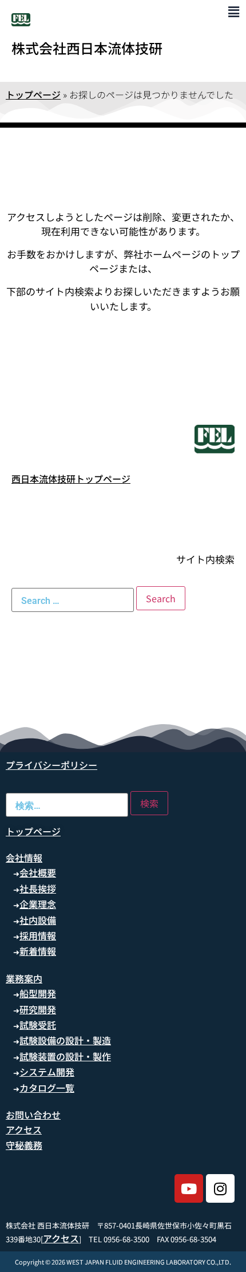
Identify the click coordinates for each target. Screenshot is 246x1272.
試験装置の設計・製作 (65, 1056)
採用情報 (37, 935)
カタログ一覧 (46, 1088)
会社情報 (24, 857)
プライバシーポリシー (51, 765)
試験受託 (37, 1025)
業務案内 (24, 978)
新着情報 (37, 951)
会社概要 (37, 872)
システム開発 (46, 1072)
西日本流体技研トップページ (70, 478)
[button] (233, 11)
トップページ (33, 94)
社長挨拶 (37, 888)
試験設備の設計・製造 (65, 1040)
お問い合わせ (33, 1114)
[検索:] (72, 600)
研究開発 (37, 1009)
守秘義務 (24, 1145)
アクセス (24, 1129)
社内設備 (37, 920)
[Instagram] (220, 1188)
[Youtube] (188, 1188)
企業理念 (37, 904)
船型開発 (37, 993)
